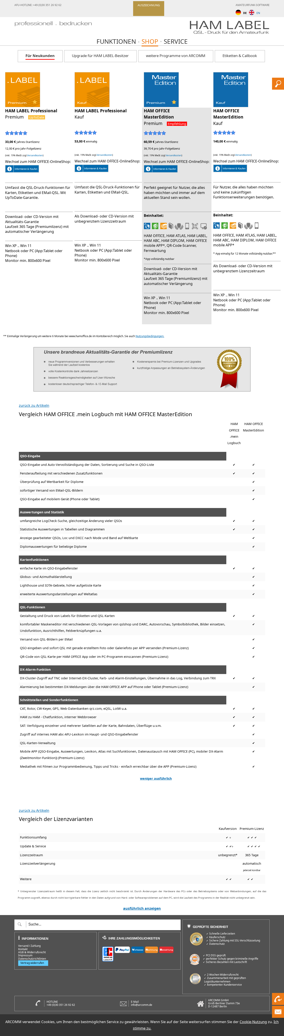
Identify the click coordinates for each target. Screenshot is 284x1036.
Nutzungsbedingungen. (150, 336)
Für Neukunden (40, 55)
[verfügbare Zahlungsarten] (139, 953)
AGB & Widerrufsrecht (32, 952)
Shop (150, 41)
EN (258, 13)
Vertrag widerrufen (32, 963)
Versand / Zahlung (29, 945)
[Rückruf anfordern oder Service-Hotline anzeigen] (278, 1003)
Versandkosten (35, 155)
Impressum (25, 955)
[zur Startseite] (53, 28)
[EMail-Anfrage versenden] (278, 1016)
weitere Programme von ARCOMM (175, 55)
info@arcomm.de (141, 1005)
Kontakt (23, 949)
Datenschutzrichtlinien (32, 958)
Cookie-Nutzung (253, 1021)
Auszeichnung (149, 5)
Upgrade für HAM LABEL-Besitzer (100, 55)
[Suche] (278, 88)
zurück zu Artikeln (34, 405)
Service (176, 41)
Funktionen (116, 41)
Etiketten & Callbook (240, 55)
